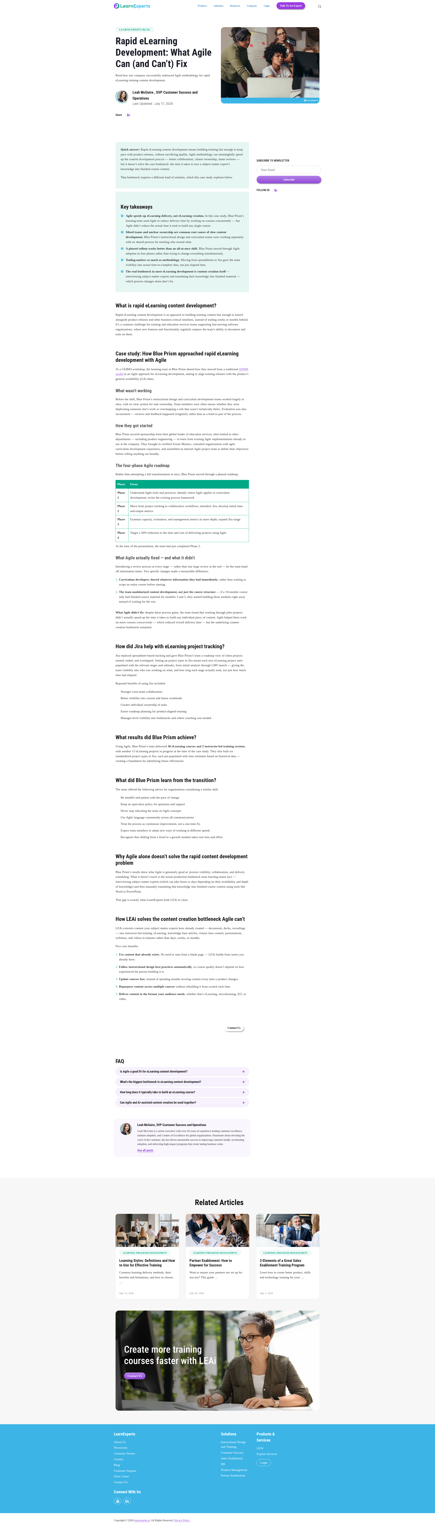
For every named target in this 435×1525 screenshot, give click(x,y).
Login (267, 6)
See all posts (145, 1150)
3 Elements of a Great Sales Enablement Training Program (282, 1262)
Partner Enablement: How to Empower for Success (210, 1262)
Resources (235, 6)
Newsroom (120, 1447)
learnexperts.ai (142, 1520)
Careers (118, 1459)
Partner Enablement (233, 1475)
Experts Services (267, 1454)
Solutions (218, 6)
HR (223, 1464)
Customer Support (125, 1470)
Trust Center (121, 1476)
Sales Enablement (232, 1458)
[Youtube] (117, 1501)
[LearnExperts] (132, 6)
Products (202, 6)
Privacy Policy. (182, 1520)
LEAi (260, 1448)
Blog (117, 1465)
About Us (120, 1442)
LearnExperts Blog (134, 29)
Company (252, 6)
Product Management (234, 1470)
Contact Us (134, 1376)
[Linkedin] (128, 115)
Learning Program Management (145, 1253)
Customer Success (232, 1452)
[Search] (319, 6)
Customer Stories (124, 1453)
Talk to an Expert (291, 5)
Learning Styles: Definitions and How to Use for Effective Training (147, 1262)
